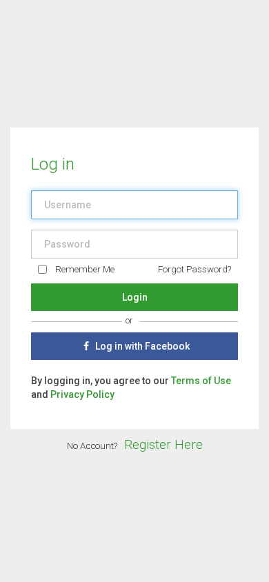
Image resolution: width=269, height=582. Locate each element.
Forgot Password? (194, 269)
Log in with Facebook (141, 346)
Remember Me (84, 269)
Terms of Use (201, 380)
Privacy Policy (82, 394)
